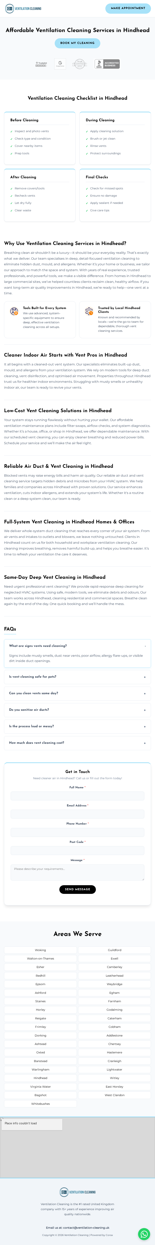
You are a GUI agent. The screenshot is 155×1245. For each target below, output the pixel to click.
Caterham (115, 1018)
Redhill (40, 975)
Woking (40, 950)
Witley (114, 1078)
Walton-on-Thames (40, 958)
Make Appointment (128, 8)
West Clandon (115, 1095)
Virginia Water (40, 1086)
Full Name (77, 787)
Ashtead (40, 1044)
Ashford (40, 993)
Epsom (40, 984)
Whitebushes (40, 1104)
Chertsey (114, 1044)
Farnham (114, 1001)
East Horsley (114, 1086)
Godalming (115, 1010)
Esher (40, 967)
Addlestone (115, 1035)
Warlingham (40, 1069)
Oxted (40, 1052)
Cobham (115, 1027)
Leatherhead (114, 975)
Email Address (77, 805)
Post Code (78, 842)
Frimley (40, 1027)
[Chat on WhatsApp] (144, 1234)
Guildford (114, 950)
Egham (114, 993)
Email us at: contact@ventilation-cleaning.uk (77, 1227)
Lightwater (114, 1069)
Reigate (40, 1018)
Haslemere (114, 1052)
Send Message (77, 889)
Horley (40, 1010)
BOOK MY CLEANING (77, 43)
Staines (40, 1001)
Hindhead (40, 1078)
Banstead (40, 1061)
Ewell (114, 958)
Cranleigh (114, 1061)
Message (78, 860)
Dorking (40, 1035)
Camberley (114, 967)
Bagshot (41, 1095)
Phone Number (77, 823)
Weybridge (114, 984)
